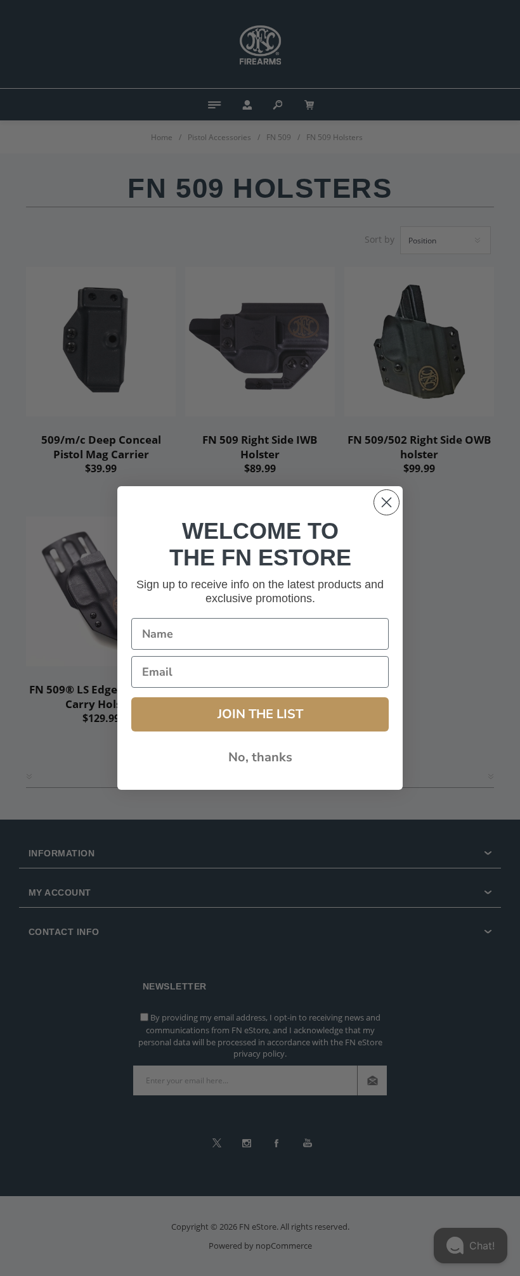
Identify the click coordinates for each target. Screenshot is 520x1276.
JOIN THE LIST (260, 714)
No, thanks (260, 757)
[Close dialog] (386, 502)
